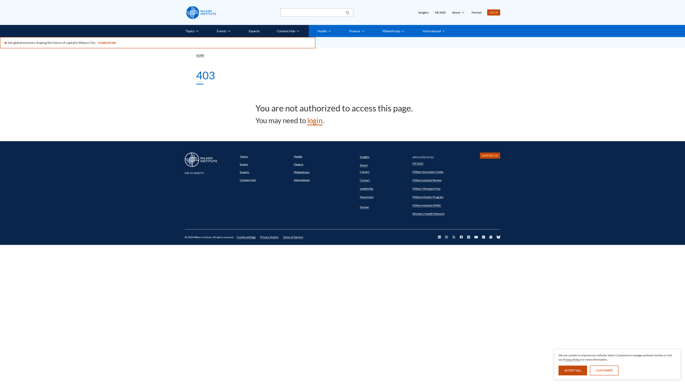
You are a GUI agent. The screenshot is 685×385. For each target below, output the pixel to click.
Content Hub (248, 180)
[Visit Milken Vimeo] (468, 237)
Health (298, 156)
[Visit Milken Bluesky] (498, 237)
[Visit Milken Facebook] (461, 237)
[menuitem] (424, 12)
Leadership (366, 188)
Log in (493, 12)
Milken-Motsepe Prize (426, 188)
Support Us (490, 155)
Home (200, 55)
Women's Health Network (428, 213)
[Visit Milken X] (453, 237)
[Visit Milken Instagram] (446, 237)
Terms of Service (293, 237)
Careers (364, 171)
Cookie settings (246, 237)
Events (244, 164)
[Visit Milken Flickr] (483, 237)
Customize (604, 370)
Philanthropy (301, 172)
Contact (365, 180)
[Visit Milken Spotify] (490, 237)
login (315, 120)
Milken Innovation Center (428, 171)
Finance (298, 164)
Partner (477, 12)
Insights (423, 12)
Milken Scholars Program (427, 197)
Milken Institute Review (427, 180)
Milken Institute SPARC (426, 205)
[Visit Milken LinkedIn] (439, 237)
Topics (244, 156)
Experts (254, 31)
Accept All (572, 370)
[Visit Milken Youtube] (476, 237)
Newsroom (367, 197)
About (364, 165)
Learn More (107, 42)
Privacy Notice (269, 237)
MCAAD (440, 12)
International (301, 180)
